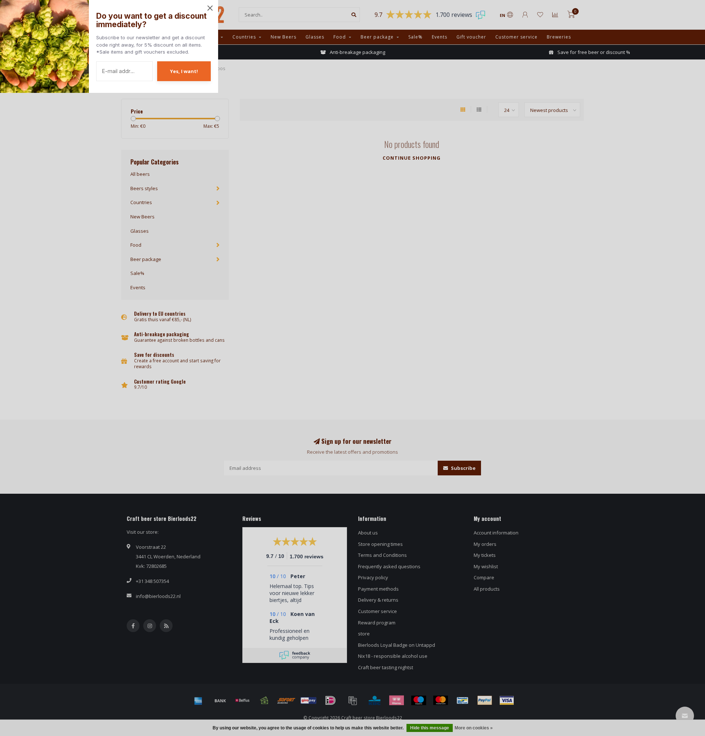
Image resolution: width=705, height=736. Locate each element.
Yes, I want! (184, 71)
